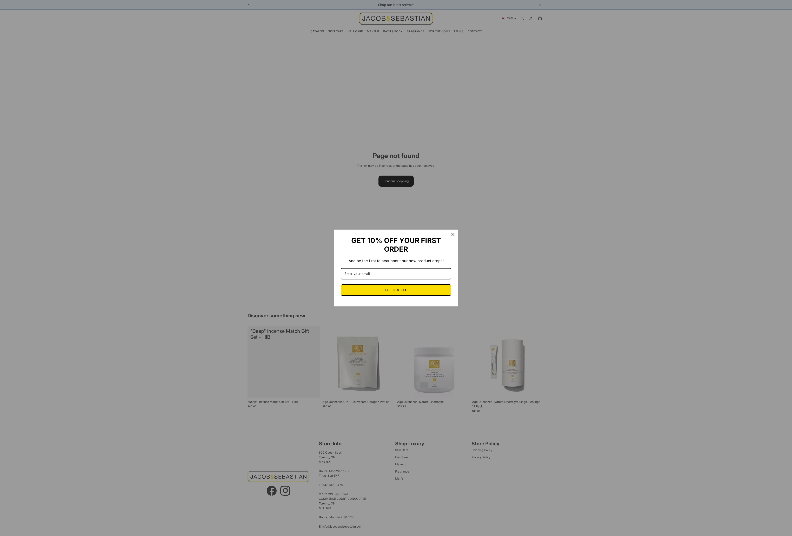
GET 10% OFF (396, 290)
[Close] (453, 234)
